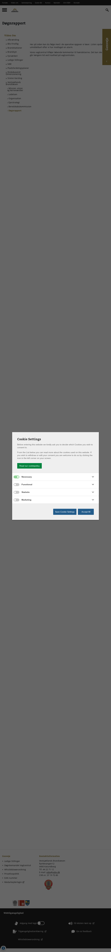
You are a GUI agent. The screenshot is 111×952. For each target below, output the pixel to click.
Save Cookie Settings (65, 512)
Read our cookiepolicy (29, 466)
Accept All (86, 512)
